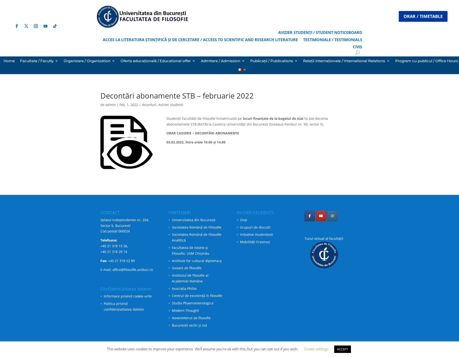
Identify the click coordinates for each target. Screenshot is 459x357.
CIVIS (357, 47)
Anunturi (149, 104)
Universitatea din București (194, 220)
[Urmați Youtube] (50, 4)
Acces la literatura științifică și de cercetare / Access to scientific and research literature (200, 40)
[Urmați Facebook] (21, 4)
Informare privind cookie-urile (128, 296)
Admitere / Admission (220, 61)
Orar (243, 220)
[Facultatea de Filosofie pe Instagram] (332, 216)
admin (110, 104)
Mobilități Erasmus (255, 242)
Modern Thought (185, 310)
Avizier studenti (170, 104)
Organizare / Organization (87, 61)
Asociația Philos (184, 288)
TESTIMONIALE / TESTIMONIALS (332, 40)
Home (9, 61)
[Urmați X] (31, 4)
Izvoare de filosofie (187, 268)
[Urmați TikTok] (55, 26)
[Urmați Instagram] (40, 4)
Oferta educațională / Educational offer (155, 61)
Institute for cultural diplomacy (197, 260)
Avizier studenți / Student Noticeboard (320, 33)
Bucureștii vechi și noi (189, 325)
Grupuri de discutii (255, 227)
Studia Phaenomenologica (192, 303)
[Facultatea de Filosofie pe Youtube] (321, 216)
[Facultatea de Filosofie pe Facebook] (310, 216)
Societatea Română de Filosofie (196, 227)
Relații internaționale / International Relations (344, 61)
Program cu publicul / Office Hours (426, 61)
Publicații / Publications (271, 61)
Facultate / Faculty (37, 61)
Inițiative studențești (256, 234)
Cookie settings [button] (316, 348)
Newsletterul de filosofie (191, 318)
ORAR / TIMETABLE (423, 16)
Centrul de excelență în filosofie (197, 295)
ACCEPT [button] (342, 349)
